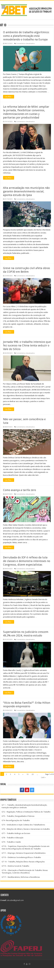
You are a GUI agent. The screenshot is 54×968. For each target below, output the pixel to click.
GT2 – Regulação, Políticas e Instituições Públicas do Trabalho (26, 812)
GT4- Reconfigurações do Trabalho (16, 820)
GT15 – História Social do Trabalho (15, 866)
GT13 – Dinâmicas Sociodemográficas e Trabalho (21, 857)
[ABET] (27, 9)
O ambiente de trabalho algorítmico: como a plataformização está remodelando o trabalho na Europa (26, 36)
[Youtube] (27, 790)
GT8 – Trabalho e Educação (12, 838)
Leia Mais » (8, 97)
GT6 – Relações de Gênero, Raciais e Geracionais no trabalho (26, 829)
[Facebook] (22, 790)
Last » (43, 777)
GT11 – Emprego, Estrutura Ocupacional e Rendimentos (24, 853)
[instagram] (32, 790)
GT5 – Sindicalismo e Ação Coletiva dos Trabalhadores (23, 825)
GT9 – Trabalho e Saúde (11, 842)
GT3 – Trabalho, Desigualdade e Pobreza (18, 816)
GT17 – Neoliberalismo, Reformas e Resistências (21, 877)
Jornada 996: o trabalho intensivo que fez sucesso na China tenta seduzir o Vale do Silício (27, 345)
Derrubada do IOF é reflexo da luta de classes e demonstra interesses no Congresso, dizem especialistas (26, 561)
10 (27, 774)
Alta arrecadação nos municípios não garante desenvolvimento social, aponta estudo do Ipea (26, 191)
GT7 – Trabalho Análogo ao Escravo (16, 833)
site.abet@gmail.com (15, 900)
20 (33, 774)
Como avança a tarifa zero (19, 490)
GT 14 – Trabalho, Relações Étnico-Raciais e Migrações (23, 862)
